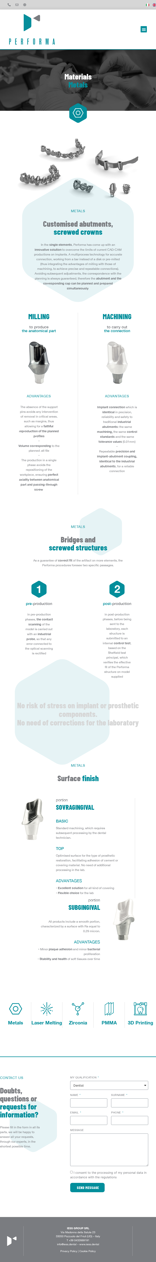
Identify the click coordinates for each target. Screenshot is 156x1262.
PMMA (109, 1022)
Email (75, 1112)
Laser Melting (46, 1022)
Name (74, 1095)
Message (77, 1130)
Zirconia (78, 1022)
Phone (116, 1112)
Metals (15, 1022)
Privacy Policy (68, 1251)
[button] (144, 29)
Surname (118, 1095)
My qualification (83, 1077)
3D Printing (140, 1022)
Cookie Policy (87, 1251)
